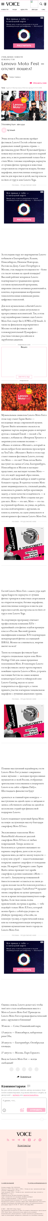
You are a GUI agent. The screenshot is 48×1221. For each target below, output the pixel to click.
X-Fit (35, 88)
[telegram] (18, 1140)
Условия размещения (7, 1183)
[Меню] (2, 3)
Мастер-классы (17, 88)
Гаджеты (8, 88)
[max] (40, 1140)
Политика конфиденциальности (37, 1183)
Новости (19, 57)
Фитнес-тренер (28, 88)
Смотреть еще (24, 377)
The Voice (12, 4)
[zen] (24, 1140)
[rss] (8, 1140)
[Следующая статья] (24, 1119)
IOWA (40, 88)
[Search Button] (40, 3)
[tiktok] (34, 1140)
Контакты (24, 1145)
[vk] (13, 1140)
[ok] (29, 1140)
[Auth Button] (45, 3)
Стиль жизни (7, 57)
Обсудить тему (40, 83)
